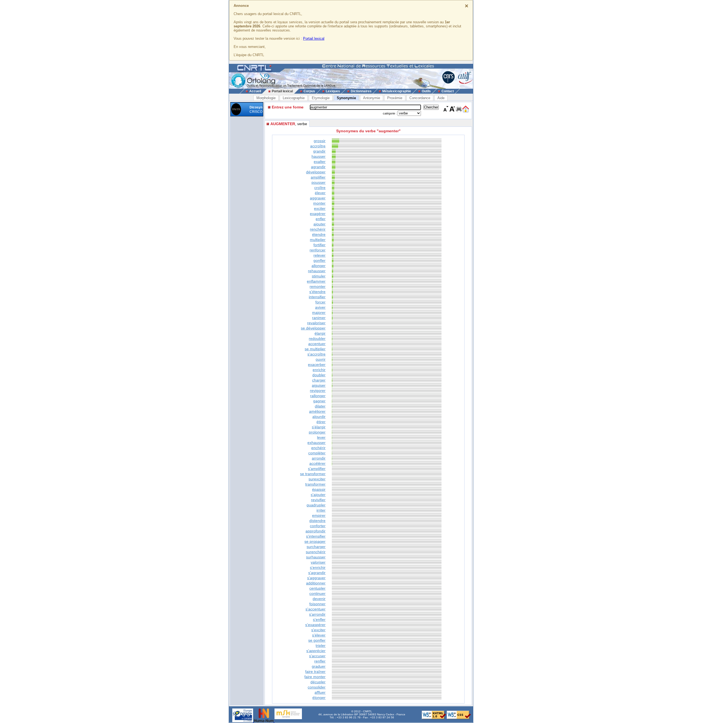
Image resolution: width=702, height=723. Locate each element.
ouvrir (320, 359)
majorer (318, 312)
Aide (441, 98)
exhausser (316, 442)
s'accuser (317, 656)
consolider (316, 687)
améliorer (317, 411)
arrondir (318, 458)
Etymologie (321, 98)
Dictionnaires (361, 91)
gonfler (319, 260)
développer (315, 172)
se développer (313, 328)
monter (319, 203)
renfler (319, 661)
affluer (320, 692)
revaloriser (316, 323)
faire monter (314, 677)
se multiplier (315, 349)
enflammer (316, 281)
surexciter (316, 479)
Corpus (309, 91)
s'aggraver (316, 578)
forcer (320, 302)
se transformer (312, 474)
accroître (317, 146)
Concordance (419, 98)
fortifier (319, 245)
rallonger (317, 396)
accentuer (316, 344)
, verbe (288, 124)
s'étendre (317, 291)
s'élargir (318, 427)
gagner (319, 401)
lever (321, 437)
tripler (320, 645)
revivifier (318, 500)
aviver (320, 307)
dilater (320, 406)
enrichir (319, 370)
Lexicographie (294, 98)
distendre (317, 520)
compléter (316, 453)
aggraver (317, 198)
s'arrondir (317, 614)
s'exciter (318, 630)
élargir (320, 333)
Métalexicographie (396, 91)
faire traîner (315, 671)
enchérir (318, 448)
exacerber (316, 364)
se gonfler (316, 640)
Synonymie (346, 98)
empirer (318, 515)
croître (319, 187)
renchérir (317, 229)
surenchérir (315, 552)
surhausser (315, 557)
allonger (318, 265)
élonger (318, 697)
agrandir (318, 167)
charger (318, 380)
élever (320, 193)
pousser (318, 182)
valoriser (318, 562)
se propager (314, 541)
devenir (319, 598)
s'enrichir (317, 567)
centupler (317, 588)
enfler (320, 219)
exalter (319, 161)
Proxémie (394, 98)
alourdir (318, 416)
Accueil (255, 91)
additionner (315, 583)
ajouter (319, 224)
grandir (319, 151)
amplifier (318, 177)
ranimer (318, 317)
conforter (317, 526)
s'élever (318, 635)
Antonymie (371, 98)
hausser (318, 156)
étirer (320, 422)
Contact (447, 91)
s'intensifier (315, 536)
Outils (426, 91)
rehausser (316, 271)
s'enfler (319, 619)
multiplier (317, 239)
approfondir (315, 531)
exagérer (317, 213)
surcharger (316, 546)
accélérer (317, 463)
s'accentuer (315, 609)
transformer (315, 484)
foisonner (317, 604)
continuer (317, 593)
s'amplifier (316, 468)
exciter (319, 208)
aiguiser (318, 385)
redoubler (317, 338)
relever (319, 255)
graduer (318, 666)
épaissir (318, 489)
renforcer (317, 250)
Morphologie (266, 98)
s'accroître (316, 354)
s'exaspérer (315, 624)
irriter (320, 510)
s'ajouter (318, 494)
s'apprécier (315, 651)
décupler (317, 682)
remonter (317, 286)
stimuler (318, 276)
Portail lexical (313, 38)
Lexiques (333, 91)
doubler (318, 375)
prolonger (317, 432)
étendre (318, 234)
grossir (319, 141)
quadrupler (316, 505)
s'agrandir (316, 572)
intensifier (317, 297)
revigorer (317, 390)
